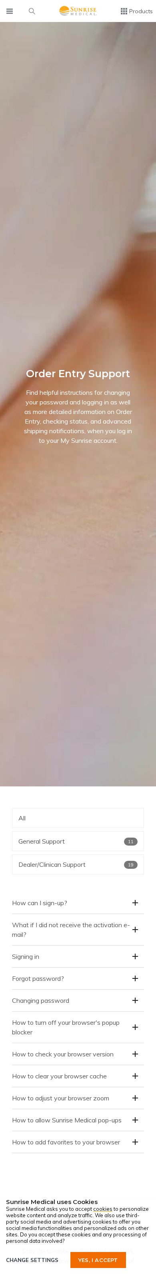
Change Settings (32, 1260)
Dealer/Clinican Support (76, 864)
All (22, 818)
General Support (76, 841)
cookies (102, 1209)
